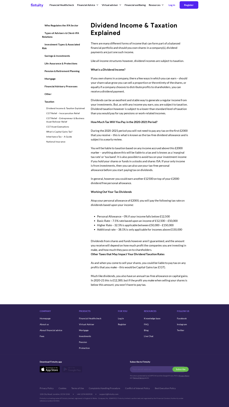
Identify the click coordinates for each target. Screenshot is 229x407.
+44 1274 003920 (85, 394)
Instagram (182, 324)
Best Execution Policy (165, 388)
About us (44, 324)
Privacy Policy (184, 376)
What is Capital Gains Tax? (59, 131)
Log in (121, 318)
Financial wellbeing (135, 4)
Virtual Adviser (86, 324)
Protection (84, 348)
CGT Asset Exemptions (57, 126)
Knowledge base (152, 318)
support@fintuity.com (109, 394)
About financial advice (51, 330)
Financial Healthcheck (62, 4)
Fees (42, 336)
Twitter (180, 330)
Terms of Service (139, 378)
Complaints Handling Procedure (104, 388)
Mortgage (84, 330)
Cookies (62, 388)
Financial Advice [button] (86, 4)
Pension (83, 342)
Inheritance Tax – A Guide (59, 136)
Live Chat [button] (148, 336)
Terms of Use (77, 388)
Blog (146, 330)
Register (189, 4)
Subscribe (180, 369)
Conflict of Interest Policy (137, 388)
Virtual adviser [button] (110, 4)
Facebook (182, 318)
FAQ (146, 324)
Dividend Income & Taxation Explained (65, 108)
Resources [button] (154, 4)
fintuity (37, 5)
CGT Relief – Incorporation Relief (63, 113)
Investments (85, 336)
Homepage (45, 318)
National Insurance (55, 141)
